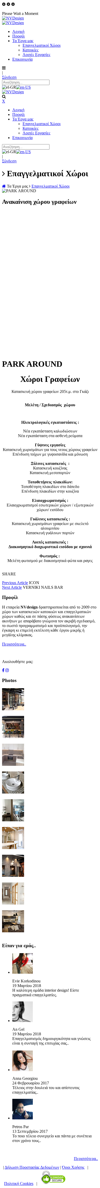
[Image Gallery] (13, 709)
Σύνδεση (9, 77)
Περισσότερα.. (14, 644)
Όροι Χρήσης (73, 1167)
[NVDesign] (13, 18)
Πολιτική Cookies (18, 1183)
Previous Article (15, 583)
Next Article (12, 587)
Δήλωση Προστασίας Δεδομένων (32, 1167)
